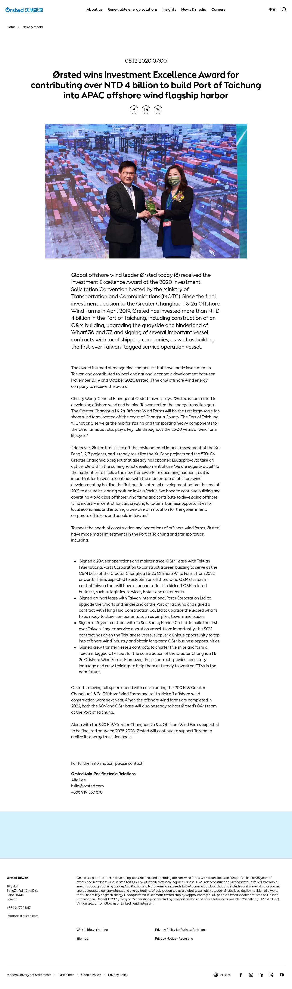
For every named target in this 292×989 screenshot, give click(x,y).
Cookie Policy (91, 975)
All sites (225, 975)
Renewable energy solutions (133, 9)
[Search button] (284, 9)
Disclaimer (66, 975)
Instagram (146, 903)
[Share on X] (158, 109)
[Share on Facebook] (134, 109)
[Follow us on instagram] (251, 974)
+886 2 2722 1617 (19, 907)
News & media (193, 9)
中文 (273, 9)
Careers (218, 9)
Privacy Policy (118, 975)
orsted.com (91, 903)
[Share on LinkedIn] (146, 109)
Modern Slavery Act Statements (29, 975)
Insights (169, 9)
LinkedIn (127, 903)
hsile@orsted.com (87, 786)
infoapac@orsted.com (22, 916)
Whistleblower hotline (92, 929)
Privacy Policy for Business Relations (180, 929)
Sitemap (82, 938)
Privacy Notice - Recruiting (174, 938)
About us (94, 9)
